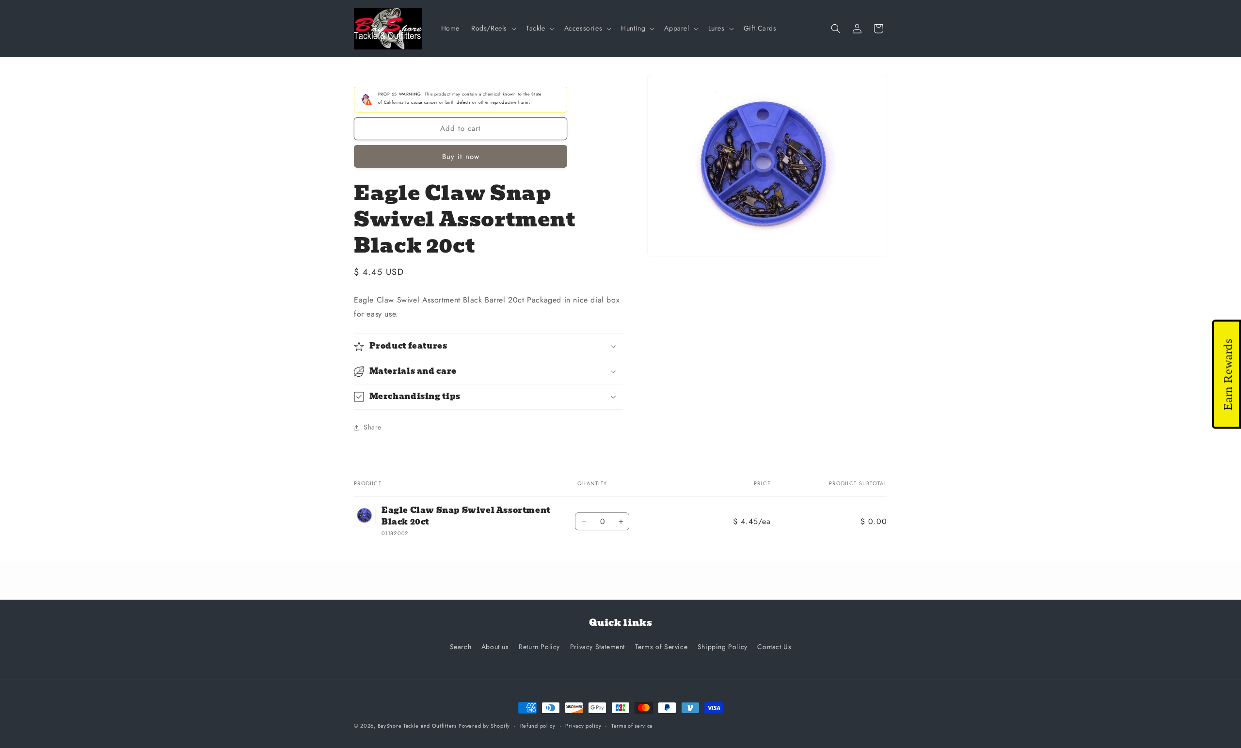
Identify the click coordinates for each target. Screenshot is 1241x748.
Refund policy (538, 726)
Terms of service (632, 726)
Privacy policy (583, 726)
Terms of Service (661, 647)
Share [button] (373, 427)
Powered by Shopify (484, 726)
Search (461, 647)
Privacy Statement (597, 647)
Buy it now (460, 156)
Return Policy (539, 647)
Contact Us (774, 647)
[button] (492, 28)
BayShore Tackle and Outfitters (417, 726)
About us (495, 647)
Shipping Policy (723, 647)
